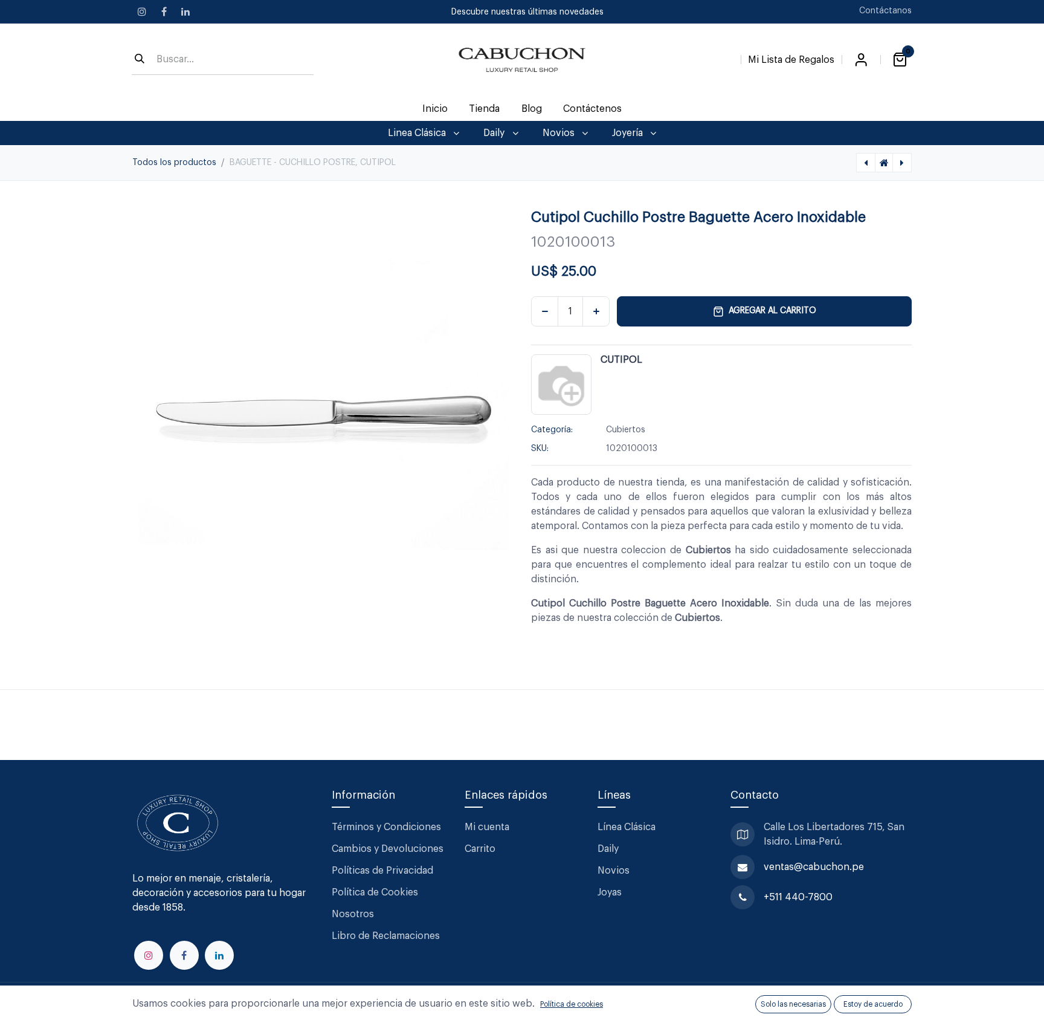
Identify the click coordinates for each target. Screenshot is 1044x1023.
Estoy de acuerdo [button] (873, 1004)
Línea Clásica (627, 827)
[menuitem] (435, 109)
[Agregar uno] (596, 311)
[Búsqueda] (139, 60)
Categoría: (552, 430)
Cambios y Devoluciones (387, 849)
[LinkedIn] (185, 11)
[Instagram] (142, 11)
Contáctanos (885, 11)
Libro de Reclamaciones (386, 936)
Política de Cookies (375, 892)
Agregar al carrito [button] (772, 311)
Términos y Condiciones (387, 827)
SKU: (540, 448)
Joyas (610, 892)
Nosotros (353, 914)
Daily (608, 849)
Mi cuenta (487, 827)
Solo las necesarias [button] (793, 1004)
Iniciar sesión (861, 60)
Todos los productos (174, 162)
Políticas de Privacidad (382, 870)
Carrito (480, 849)
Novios (614, 870)
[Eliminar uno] (545, 311)
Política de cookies (571, 1004)
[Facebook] (163, 11)
